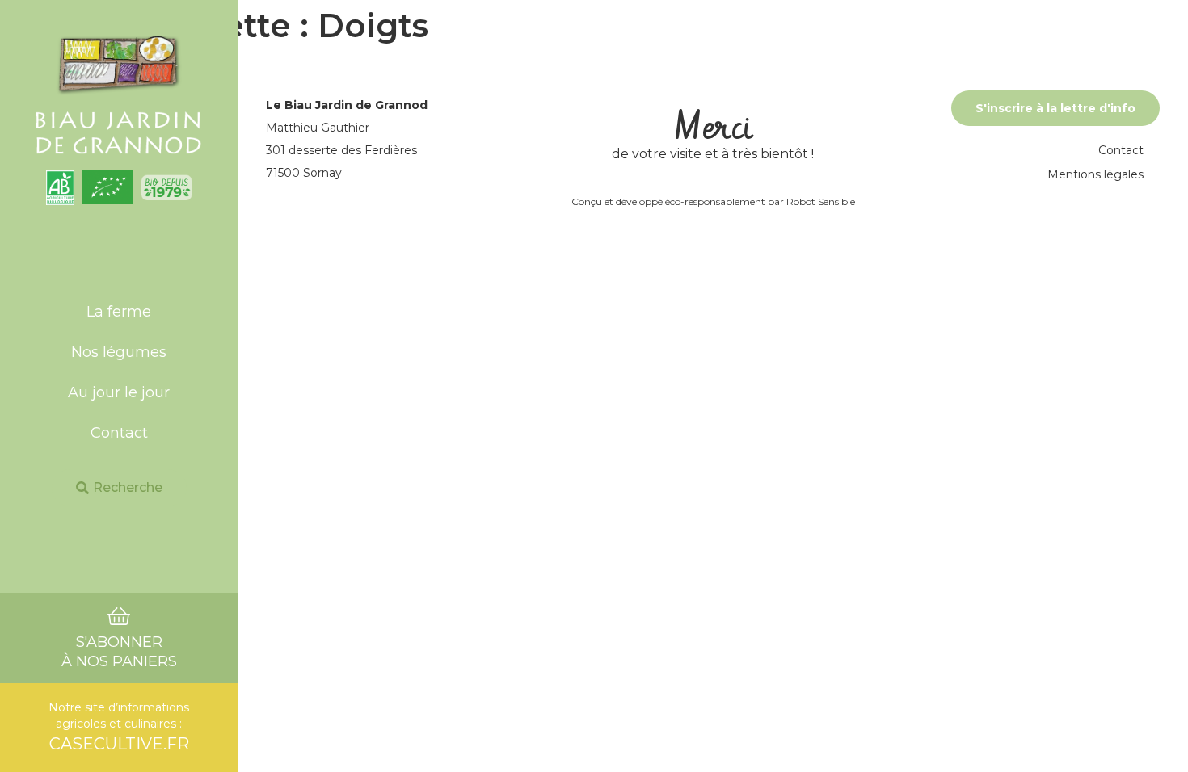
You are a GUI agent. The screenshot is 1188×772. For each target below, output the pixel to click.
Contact (119, 433)
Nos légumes (118, 352)
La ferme (118, 312)
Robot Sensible (820, 201)
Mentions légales (1095, 174)
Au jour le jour (119, 392)
